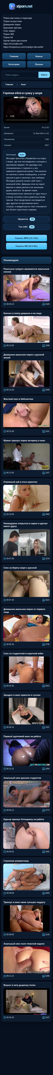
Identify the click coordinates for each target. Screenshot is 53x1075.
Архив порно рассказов (15, 40)
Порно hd (8, 37)
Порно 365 (8, 34)
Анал (22, 155)
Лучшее (39, 64)
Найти (44, 75)
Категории (14, 64)
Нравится (26, 219)
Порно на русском (12, 21)
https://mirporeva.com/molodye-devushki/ (23, 47)
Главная (14, 56)
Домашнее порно (11, 24)
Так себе (26, 227)
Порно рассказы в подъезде (17, 18)
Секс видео (9, 31)
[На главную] (27, 7)
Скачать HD (26, 246)
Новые (39, 56)
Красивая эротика (12, 27)
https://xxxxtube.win (13, 43)
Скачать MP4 (26, 238)
